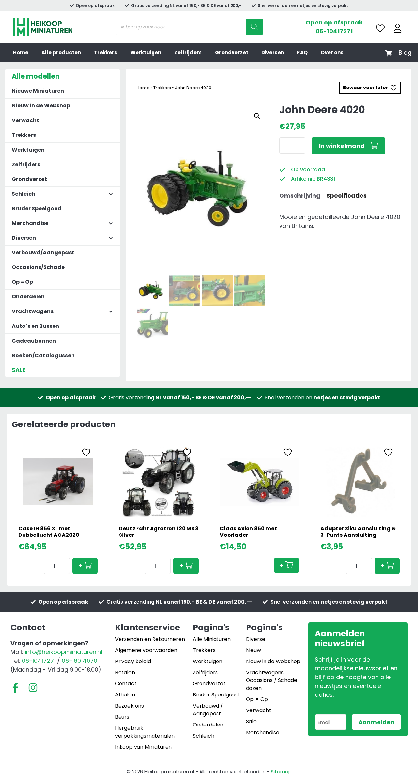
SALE (19, 370)
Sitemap (281, 771)
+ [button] (80, 566)
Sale (251, 721)
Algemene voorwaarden (146, 650)
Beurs (122, 717)
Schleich (203, 736)
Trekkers (105, 52)
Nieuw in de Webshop (41, 105)
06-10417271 (334, 31)
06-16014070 (79, 661)
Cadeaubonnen (34, 340)
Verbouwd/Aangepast (43, 252)
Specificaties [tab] (346, 195)
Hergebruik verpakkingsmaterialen (145, 732)
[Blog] (405, 52)
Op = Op (22, 282)
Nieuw (253, 650)
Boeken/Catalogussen (43, 355)
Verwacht (25, 120)
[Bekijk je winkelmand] (388, 52)
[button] (257, 116)
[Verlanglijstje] (380, 28)
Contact (126, 683)
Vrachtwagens (265, 672)
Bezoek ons (129, 706)
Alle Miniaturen (212, 639)
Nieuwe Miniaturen (38, 91)
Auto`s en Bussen (35, 326)
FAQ (302, 52)
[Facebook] (15, 688)
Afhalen (125, 694)
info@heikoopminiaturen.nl (63, 652)
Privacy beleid (133, 661)
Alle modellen (36, 76)
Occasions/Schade (38, 267)
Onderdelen (28, 296)
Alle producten (61, 52)
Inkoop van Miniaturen (143, 747)
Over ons (332, 52)
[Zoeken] (254, 27)
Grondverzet (231, 52)
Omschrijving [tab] (299, 195)
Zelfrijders (188, 52)
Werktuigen (145, 52)
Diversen (272, 52)
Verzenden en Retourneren (150, 639)
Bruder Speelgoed (36, 208)
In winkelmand (341, 146)
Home (20, 52)
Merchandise (262, 732)
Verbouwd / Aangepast (208, 709)
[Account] (397, 28)
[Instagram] (33, 688)
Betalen (125, 672)
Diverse (255, 639)
